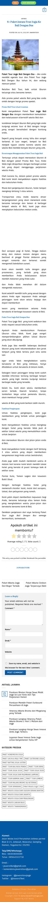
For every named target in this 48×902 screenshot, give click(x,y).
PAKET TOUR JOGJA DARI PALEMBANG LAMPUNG (20, 774)
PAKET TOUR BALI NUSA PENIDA (14, 766)
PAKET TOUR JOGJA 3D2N (34, 770)
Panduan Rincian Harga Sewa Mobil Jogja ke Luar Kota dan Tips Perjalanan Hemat (26, 694)
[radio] (13, 536)
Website (8, 652)
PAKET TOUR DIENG (36, 766)
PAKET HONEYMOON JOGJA (13, 754)
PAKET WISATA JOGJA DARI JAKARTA (16, 794)
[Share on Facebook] (17, 550)
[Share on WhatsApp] (13, 550)
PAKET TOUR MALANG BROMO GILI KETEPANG (19, 782)
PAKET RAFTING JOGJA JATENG (14, 762)
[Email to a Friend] (26, 550)
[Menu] (3, 10)
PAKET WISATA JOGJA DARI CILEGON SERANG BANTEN (23, 790)
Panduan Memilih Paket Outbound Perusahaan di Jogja (25, 704)
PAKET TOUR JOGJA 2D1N (12, 770)
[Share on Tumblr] (35, 550)
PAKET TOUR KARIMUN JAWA (13, 778)
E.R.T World (29, 899)
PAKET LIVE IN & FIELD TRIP (12, 758)
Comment (9, 608)
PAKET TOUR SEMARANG (12, 786)
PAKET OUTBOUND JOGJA (34, 758)
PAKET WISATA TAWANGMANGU (14, 806)
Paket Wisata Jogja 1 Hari (33, 786)
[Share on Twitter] (22, 550)
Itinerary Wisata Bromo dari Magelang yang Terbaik (27, 712)
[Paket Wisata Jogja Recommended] (24, 10)
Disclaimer (31, 889)
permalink (42, 558)
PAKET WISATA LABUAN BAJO (14, 802)
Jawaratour (34, 32)
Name (8, 630)
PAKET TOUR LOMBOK (34, 778)
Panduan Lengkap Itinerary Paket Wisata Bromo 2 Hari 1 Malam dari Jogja (25, 721)
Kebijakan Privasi (19, 889)
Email (8, 641)
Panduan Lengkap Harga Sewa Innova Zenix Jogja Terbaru (27, 730)
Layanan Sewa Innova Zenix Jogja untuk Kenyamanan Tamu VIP (25, 738)
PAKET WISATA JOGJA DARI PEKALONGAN (18, 798)
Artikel (24, 19)
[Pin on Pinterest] (31, 550)
